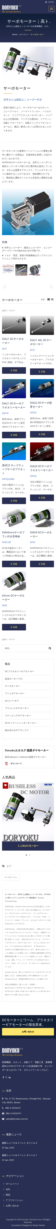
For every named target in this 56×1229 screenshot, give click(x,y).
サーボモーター (37, 35)
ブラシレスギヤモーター (17, 708)
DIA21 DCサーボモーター (13, 341)
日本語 (51, 2)
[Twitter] (6, 1077)
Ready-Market (39, 1225)
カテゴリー (24, 35)
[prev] (4, 287)
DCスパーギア (12, 701)
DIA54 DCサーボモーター (41, 534)
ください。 (28, 995)
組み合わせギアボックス (17, 730)
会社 (8, 1189)
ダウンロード (16, 763)
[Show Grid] (48, 299)
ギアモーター (10, 991)
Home (14, 35)
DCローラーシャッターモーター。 (21, 723)
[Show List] (52, 299)
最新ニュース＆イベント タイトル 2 (19, 1142)
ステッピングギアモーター (18, 716)
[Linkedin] (10, 1077)
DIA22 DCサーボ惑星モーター (41, 404)
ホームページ (12, 1184)
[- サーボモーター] (8, 268)
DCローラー (9, 995)
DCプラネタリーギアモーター (19, 671)
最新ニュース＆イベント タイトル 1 (19, 1155)
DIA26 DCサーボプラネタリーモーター (41, 468)
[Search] (50, 648)
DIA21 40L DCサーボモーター (41, 342)
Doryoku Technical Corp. (31, 1220)
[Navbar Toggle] (51, 9)
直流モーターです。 (14, 679)
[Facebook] (3, 1077)
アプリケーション (14, 1200)
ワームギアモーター (14, 693)
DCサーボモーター (22, 991)
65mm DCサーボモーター (13, 597)
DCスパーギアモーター (36, 988)
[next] (51, 287)
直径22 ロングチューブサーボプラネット (13, 469)
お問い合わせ (28, 1032)
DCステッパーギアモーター (40, 991)
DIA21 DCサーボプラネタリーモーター (13, 405)
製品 (8, 1195)
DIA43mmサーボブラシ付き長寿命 (13, 534)
